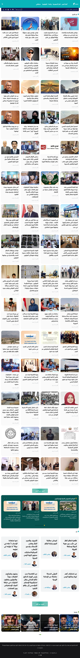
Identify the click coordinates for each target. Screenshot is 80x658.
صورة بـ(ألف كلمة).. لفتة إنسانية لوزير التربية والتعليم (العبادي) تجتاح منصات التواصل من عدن (50, 411)
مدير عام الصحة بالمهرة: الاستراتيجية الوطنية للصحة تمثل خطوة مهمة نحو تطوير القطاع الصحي (70, 378)
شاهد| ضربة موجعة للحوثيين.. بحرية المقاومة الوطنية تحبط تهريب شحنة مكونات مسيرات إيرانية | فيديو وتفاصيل (30, 285)
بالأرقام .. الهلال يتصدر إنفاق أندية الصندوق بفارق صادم (70, 626)
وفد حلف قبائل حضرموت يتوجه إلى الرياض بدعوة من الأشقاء (50, 189)
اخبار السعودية (57, 4)
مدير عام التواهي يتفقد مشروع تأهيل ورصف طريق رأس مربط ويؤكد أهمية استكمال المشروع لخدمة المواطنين (70, 285)
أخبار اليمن (64, 4)
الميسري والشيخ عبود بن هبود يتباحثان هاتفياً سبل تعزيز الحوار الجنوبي (11, 158)
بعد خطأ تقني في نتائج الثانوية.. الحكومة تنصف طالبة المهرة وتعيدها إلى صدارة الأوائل (31, 223)
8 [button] (35, 525)
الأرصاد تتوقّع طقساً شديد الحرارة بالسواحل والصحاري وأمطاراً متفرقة (50, 98)
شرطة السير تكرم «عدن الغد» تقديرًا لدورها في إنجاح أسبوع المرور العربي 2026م (10, 34)
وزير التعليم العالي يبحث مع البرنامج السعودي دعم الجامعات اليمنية (50, 517)
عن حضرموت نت (53, 653)
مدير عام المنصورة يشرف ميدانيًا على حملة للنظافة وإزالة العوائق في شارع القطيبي (51, 36)
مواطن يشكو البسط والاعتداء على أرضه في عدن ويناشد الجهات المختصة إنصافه (70, 34)
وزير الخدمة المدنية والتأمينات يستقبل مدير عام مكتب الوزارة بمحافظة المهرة (50, 158)
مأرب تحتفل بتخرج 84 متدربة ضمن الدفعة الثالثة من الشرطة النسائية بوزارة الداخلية (30, 411)
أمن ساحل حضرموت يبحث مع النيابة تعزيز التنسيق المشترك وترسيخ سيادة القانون (11, 190)
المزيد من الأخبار (39, 490)
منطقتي (38, 4)
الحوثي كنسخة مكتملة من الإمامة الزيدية (50, 576)
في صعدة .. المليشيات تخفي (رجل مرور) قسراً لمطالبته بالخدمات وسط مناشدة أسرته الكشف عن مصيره (11, 379)
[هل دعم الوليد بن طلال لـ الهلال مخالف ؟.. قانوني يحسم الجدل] (10, 623)
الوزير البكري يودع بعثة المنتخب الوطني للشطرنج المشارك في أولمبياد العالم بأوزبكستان (11, 223)
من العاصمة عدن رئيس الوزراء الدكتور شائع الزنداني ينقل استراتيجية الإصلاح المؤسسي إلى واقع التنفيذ (30, 581)
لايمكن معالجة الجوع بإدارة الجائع (51, 542)
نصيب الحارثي (66, 555)
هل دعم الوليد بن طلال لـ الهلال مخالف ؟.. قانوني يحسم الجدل (11, 626)
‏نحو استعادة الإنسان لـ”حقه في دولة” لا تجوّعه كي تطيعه (10, 545)
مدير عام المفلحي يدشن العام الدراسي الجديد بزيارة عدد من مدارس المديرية (51, 128)
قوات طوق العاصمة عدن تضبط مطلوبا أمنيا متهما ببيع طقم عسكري (51, 444)
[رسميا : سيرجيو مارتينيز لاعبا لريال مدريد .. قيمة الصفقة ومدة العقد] (30, 623)
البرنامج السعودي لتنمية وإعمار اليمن (65, 498)
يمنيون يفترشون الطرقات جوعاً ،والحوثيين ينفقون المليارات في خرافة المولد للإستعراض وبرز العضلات (10, 581)
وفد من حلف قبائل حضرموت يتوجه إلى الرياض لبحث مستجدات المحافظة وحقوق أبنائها (10, 446)
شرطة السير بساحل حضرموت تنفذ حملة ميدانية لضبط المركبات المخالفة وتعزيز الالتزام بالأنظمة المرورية (70, 318)
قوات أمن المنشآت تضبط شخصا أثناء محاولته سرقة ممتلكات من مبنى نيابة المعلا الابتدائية (70, 476)
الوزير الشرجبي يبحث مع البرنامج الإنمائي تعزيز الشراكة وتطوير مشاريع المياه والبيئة (10, 475)
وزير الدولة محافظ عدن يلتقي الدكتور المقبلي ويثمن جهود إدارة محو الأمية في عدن (50, 378)
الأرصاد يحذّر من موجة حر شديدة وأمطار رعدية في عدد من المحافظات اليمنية (70, 65)
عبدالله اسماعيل (46, 587)
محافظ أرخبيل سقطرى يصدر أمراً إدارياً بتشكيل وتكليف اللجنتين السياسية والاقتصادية (70, 446)
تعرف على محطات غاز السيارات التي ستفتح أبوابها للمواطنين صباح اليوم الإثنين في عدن (70, 223)
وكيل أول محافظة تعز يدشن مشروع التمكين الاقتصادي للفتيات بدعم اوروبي (30, 444)
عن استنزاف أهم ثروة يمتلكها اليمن (70, 575)
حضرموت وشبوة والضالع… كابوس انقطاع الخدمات (10, 64)
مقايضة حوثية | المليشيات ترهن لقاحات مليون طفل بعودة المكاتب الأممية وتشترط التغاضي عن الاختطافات (31, 192)
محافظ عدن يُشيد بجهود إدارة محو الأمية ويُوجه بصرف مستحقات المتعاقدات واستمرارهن (50, 317)
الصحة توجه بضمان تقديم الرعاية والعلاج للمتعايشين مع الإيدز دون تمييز (50, 348)
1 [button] (44, 525)
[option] (68, 510)
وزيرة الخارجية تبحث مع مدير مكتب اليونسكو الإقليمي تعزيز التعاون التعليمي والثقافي (50, 476)
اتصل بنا (25, 653)
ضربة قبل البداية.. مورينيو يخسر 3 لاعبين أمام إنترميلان (51, 626)
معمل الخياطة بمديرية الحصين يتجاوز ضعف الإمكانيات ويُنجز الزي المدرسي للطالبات (52, 66)
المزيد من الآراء (40, 604)
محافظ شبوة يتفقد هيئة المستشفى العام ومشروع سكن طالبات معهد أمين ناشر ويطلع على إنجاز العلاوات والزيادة (12, 518)
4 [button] (40, 525)
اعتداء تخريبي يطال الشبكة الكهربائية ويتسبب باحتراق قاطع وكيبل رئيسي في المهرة (70, 99)
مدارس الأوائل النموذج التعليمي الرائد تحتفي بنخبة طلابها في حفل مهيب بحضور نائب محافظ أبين (30, 160)
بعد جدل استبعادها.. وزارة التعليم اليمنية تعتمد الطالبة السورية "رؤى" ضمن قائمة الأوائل (30, 130)
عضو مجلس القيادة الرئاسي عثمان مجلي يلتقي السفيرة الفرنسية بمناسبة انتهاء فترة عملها (50, 284)
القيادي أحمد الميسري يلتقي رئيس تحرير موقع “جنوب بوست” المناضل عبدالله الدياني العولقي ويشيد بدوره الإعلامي (10, 285)
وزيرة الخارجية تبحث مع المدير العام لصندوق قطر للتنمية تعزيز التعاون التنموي (30, 376)
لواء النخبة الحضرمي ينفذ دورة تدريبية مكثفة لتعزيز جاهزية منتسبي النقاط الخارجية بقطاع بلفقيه (71, 190)
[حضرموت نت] (76, 4)
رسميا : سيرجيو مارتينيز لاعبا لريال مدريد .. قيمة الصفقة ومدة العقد (31, 626)
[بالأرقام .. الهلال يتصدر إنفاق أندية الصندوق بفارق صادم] (69, 623)
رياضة (50, 4)
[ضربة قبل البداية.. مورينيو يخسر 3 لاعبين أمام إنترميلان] (49, 623)
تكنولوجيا (44, 4)
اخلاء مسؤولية (37, 653)
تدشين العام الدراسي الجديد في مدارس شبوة (30, 347)
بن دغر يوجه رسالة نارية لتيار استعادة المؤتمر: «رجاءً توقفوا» (10, 128)
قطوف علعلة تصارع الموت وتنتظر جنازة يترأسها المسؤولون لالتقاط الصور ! (30, 98)
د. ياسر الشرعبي (27, 594)
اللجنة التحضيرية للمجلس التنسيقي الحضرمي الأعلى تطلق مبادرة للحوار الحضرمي (70, 252)
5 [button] (39, 525)
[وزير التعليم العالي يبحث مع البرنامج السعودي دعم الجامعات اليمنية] (49, 506)
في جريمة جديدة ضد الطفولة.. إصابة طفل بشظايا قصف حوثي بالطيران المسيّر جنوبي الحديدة (10, 317)
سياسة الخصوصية (45, 653)
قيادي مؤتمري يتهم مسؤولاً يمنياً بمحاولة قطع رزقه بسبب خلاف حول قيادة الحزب (30, 36)
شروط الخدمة (30, 653)
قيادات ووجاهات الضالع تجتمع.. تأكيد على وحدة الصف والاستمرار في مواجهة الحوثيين (10, 254)
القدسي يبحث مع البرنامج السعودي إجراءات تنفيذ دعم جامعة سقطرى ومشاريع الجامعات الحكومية (30, 516)
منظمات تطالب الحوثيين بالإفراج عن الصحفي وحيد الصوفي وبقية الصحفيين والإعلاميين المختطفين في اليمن (30, 68)
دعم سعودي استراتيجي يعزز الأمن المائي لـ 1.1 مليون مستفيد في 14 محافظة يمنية (68, 516)
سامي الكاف (46, 554)
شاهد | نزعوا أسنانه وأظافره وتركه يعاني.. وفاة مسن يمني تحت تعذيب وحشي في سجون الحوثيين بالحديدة (30, 476)
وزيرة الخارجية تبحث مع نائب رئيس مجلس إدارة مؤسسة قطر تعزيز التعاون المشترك (30, 316)
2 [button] (39, 634)
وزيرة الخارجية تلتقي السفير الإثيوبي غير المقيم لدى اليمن (70, 348)
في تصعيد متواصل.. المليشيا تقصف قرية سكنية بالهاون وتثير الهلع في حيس (10, 348)
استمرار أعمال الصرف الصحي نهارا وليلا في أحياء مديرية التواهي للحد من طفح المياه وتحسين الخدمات (70, 130)
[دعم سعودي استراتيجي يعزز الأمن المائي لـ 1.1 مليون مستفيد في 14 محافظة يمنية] (68, 505)
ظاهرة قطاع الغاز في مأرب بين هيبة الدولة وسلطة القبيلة (70, 545)
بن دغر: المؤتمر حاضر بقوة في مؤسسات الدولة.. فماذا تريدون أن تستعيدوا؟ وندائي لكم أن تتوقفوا (10, 99)
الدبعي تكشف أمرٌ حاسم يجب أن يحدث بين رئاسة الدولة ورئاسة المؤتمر (71, 409)
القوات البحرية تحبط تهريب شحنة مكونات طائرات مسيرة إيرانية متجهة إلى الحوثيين (30, 252)
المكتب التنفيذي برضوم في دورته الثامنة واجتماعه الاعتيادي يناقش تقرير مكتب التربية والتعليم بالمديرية (70, 160)
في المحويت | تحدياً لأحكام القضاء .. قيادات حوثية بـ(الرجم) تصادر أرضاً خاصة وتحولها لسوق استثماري (50, 223)
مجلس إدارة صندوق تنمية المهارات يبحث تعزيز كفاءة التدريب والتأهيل (51, 252)
